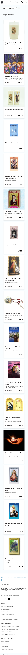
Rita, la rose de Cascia (12, 245)
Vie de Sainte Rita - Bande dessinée (13, 383)
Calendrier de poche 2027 (13, 212)
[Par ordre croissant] (19, 8)
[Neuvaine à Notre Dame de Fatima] (14, 510)
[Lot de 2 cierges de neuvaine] (14, 97)
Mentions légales (5, 617)
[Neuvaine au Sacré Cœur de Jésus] (14, 475)
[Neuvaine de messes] (14, 63)
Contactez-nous (5, 609)
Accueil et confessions (7, 649)
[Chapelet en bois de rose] (14, 301)
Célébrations (4, 646)
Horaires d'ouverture (6, 644)
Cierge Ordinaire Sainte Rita (13, 43)
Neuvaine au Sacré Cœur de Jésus (13, 489)
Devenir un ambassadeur (7, 614)
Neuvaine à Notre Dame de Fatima (13, 524)
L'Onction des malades (12, 143)
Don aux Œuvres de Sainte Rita (13, 454)
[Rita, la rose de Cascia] (14, 232)
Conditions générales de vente (9, 620)
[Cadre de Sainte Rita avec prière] (14, 405)
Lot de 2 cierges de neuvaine (14, 109)
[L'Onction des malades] (14, 130)
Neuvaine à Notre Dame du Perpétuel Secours (13, 177)
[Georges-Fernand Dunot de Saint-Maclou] (14, 334)
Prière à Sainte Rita (6, 632)
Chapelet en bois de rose (13, 314)
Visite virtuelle (5, 641)
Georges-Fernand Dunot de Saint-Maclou (13, 348)
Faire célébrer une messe (8, 634)
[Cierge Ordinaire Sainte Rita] (14, 30)
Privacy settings (4, 654)
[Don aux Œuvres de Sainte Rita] (14, 440)
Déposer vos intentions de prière (10, 626)
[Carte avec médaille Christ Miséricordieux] (14, 265)
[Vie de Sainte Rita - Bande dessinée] (14, 369)
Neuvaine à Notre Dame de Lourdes (13, 560)
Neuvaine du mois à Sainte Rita (9, 629)
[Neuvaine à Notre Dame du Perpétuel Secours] (14, 163)
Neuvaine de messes (11, 76)
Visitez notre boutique (7, 606)
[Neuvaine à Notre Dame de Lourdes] (14, 546)
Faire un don (4, 612)
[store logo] (14, 2)
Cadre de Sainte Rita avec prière (13, 418)
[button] (9, 8)
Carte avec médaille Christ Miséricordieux (13, 279)
